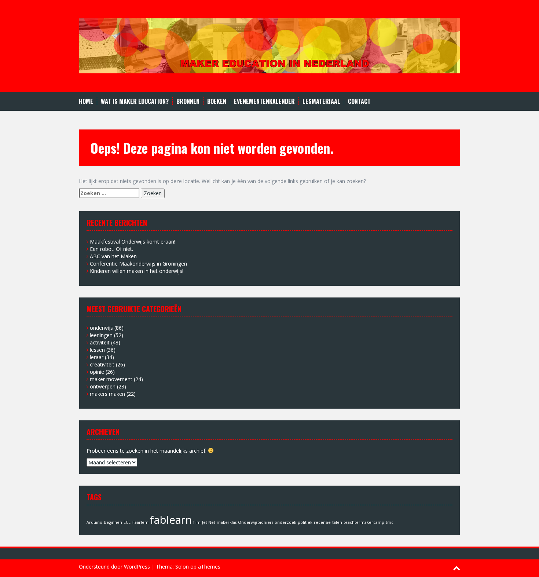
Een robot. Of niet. (111, 248)
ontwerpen (102, 386)
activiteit (100, 342)
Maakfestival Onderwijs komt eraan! (132, 241)
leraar (96, 357)
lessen (97, 349)
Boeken (216, 101)
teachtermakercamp (364, 522)
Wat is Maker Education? (135, 101)
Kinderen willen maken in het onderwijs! (136, 270)
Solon (182, 566)
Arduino (94, 522)
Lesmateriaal (321, 101)
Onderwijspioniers (255, 522)
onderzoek (285, 522)
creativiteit (102, 364)
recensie (322, 522)
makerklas (226, 522)
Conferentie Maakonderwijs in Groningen (138, 263)
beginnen (113, 522)
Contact (359, 101)
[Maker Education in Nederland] (269, 45)
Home (86, 101)
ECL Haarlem (136, 522)
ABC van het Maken (113, 256)
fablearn (171, 519)
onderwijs (101, 327)
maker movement (111, 379)
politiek (305, 522)
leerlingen (101, 335)
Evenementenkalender (264, 101)
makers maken (107, 393)
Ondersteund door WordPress (114, 566)
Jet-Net (208, 522)
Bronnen (187, 101)
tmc (389, 522)
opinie (97, 371)
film (197, 522)
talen (337, 522)
